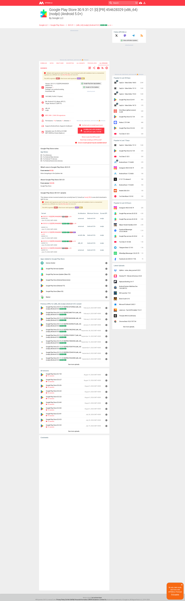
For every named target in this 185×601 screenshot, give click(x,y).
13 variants (51, 381)
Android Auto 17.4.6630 (126, 185)
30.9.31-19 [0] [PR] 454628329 (52, 216)
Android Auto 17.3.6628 (126, 162)
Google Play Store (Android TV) (55, 285)
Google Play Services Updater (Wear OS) (58, 274)
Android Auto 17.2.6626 (126, 173)
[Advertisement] (74, 45)
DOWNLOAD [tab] (43, 63)
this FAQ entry (66, 75)
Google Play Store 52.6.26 (53, 385)
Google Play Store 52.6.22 (53, 391)
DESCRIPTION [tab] (70, 63)
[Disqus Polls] (74, 464)
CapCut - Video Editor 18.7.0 (127, 105)
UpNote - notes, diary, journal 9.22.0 (129, 270)
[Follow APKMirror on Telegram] (133, 36)
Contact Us (103, 599)
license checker (50, 263)
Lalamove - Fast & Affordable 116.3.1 (130, 310)
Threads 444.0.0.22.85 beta (127, 316)
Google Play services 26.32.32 (128, 213)
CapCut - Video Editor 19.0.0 (127, 94)
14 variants (51, 376)
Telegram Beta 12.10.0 (126, 247)
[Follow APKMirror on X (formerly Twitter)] (116, 36)
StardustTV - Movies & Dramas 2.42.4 (130, 276)
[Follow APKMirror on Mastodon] (125, 36)
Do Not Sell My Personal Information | (77, 599)
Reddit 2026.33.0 (124, 190)
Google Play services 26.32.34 (128, 219)
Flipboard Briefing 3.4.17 (126, 281)
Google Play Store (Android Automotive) (58, 280)
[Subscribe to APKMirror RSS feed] (142, 36)
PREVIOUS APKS (92, 63)
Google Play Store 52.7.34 (53, 374)
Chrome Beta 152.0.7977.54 (127, 321)
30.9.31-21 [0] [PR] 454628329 (52, 223)
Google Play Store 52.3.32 (53, 425)
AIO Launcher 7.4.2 (125, 293)
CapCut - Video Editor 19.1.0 (127, 88)
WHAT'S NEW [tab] (59, 63)
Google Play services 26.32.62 (128, 236)
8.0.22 (51, 170)
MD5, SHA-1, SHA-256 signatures (55, 115)
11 (63, 120)
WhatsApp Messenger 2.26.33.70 (129, 253)
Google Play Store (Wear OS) (54, 291)
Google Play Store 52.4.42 (53, 408)
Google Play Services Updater (55, 268)
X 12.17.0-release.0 (125, 179)
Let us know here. (96, 597)
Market (48, 297)
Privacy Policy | (61, 599)
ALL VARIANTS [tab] (81, 63)
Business (44, 68)
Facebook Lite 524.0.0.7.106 (127, 259)
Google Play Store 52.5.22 (53, 396)
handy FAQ (88, 197)
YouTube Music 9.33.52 (126, 196)
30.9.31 (71, 25)
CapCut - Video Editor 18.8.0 (127, 82)
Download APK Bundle (92, 130)
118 (54, 120)
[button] (90, 68)
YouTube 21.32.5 (124, 134)
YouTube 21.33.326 (125, 242)
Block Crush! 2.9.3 (124, 298)
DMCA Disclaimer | (94, 599)
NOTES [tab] (52, 63)
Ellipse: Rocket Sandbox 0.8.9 (128, 225)
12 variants (51, 421)
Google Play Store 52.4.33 (53, 419)
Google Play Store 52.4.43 (53, 402)
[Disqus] (74, 514)
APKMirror (49, 3)
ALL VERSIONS (104, 63)
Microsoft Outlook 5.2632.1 (127, 304)
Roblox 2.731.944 (124, 122)
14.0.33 (51, 183)
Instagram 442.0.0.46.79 (126, 168)
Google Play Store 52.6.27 (53, 379)
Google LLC (57, 18)
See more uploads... (74, 364)
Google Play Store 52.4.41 (53, 414)
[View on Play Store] (98, 68)
